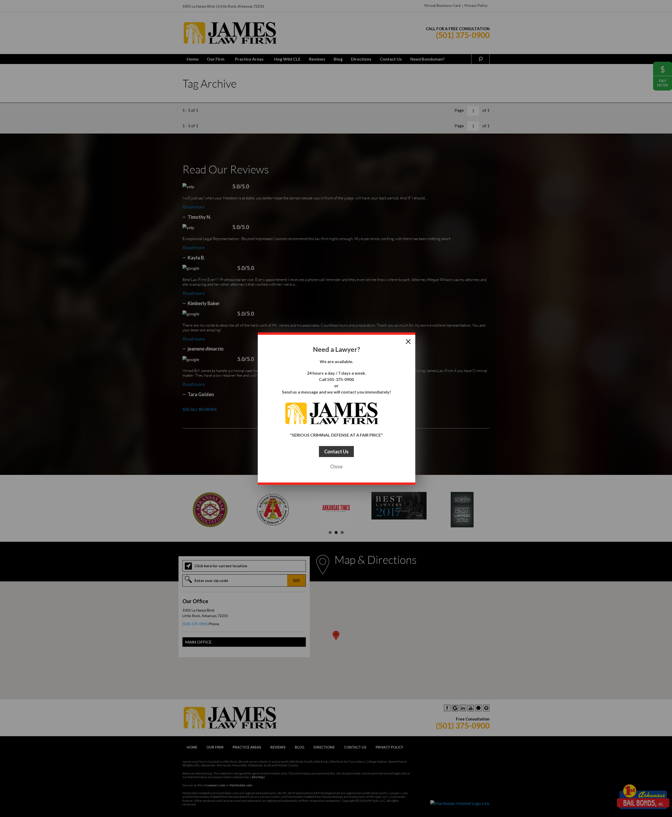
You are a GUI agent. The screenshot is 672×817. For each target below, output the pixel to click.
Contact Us (336, 451)
